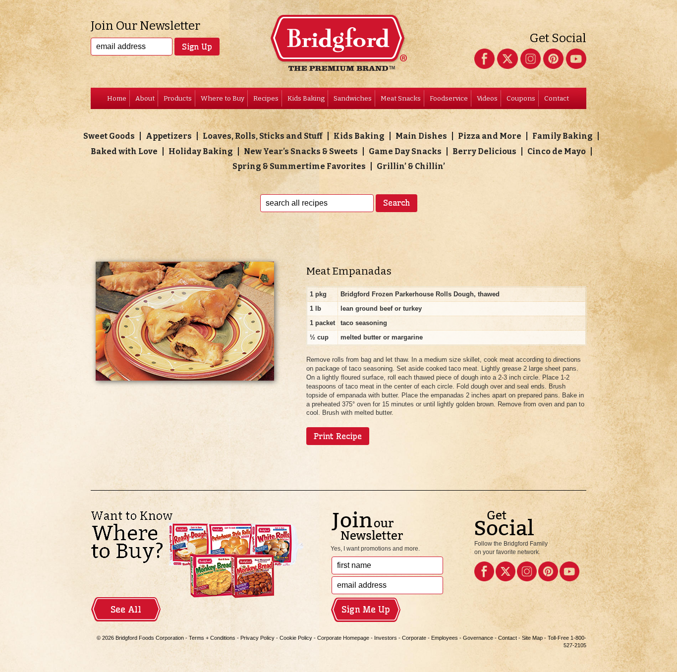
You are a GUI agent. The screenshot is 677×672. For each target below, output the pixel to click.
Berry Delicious (484, 151)
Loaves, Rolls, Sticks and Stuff (263, 136)
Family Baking (562, 136)
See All (126, 609)
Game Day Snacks (405, 151)
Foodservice (449, 98)
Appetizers (169, 136)
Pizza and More (489, 136)
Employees (444, 638)
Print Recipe (338, 436)
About (145, 98)
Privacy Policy (257, 638)
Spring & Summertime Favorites (299, 166)
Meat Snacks (401, 98)
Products (178, 98)
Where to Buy (222, 98)
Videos (487, 98)
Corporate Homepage (343, 638)
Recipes (266, 98)
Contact (556, 98)
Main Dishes (421, 136)
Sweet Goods (109, 136)
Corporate (414, 638)
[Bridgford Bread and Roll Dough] (338, 49)
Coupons (521, 98)
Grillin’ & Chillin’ (411, 166)
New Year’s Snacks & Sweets (301, 151)
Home (116, 98)
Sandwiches (353, 98)
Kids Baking (306, 98)
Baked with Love (124, 151)
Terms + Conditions (212, 638)
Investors (385, 638)
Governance (478, 638)
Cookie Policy (296, 638)
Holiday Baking (201, 151)
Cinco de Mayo (556, 151)
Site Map (532, 638)
